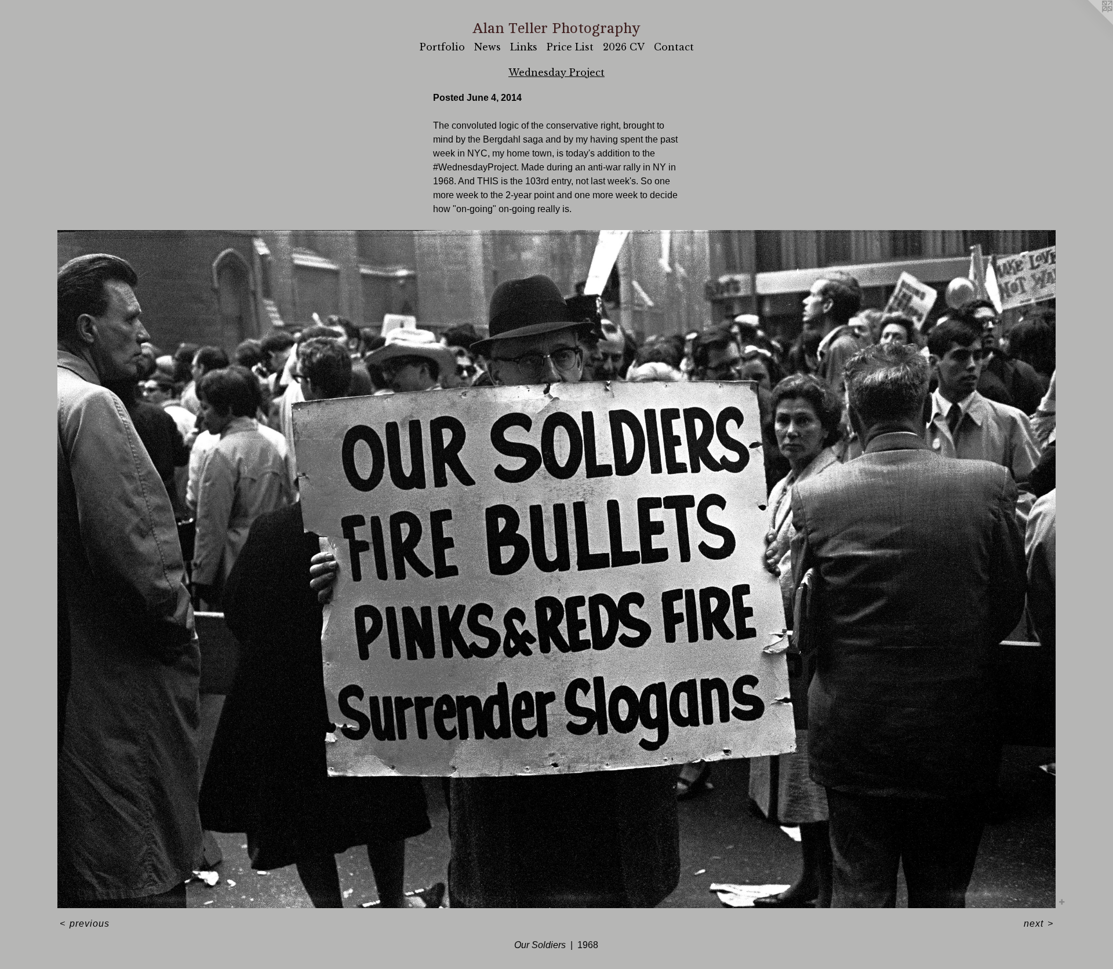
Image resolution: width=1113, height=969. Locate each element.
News (487, 47)
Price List (570, 47)
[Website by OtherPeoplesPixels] (1090, 23)
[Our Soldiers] (556, 569)
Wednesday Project (556, 72)
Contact (674, 47)
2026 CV (624, 47)
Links (523, 47)
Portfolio (442, 47)
